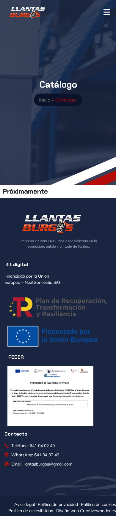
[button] (107, 12)
